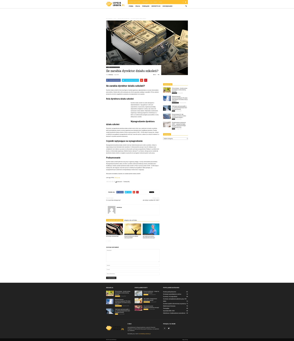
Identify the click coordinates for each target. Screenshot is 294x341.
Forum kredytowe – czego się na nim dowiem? (151, 292)
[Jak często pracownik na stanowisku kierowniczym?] (151, 229)
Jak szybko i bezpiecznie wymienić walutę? (150, 299)
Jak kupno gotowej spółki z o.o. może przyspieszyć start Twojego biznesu (179, 107)
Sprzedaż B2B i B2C (169, 310)
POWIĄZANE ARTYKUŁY (114, 220)
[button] (186, 6)
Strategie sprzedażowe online (172, 294)
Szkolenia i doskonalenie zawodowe (174, 313)
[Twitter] (185, 2)
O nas (151, 2)
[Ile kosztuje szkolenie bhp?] (114, 229)
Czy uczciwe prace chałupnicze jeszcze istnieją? (151, 306)
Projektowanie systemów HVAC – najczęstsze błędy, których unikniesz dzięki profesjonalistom (179, 125)
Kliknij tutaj (117, 177)
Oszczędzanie (167, 6)
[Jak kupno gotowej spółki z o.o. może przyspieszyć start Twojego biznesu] (167, 108)
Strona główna (145, 2)
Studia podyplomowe (169, 292)
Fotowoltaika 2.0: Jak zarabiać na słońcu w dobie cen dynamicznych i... (179, 116)
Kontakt (160, 2)
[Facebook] (183, 2)
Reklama (155, 2)
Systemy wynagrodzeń (170, 296)
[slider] (110, 181)
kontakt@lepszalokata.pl (145, 333)
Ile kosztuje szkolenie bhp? (112, 236)
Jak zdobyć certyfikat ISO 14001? (151, 200)
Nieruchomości (175, 102)
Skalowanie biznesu (169, 306)
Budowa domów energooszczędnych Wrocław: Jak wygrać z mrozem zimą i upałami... (180, 99)
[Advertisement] (147, 13)
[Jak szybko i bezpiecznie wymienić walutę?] (138, 300)
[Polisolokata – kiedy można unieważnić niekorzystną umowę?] (167, 90)
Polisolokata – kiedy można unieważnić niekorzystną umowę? (179, 90)
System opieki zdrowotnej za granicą (174, 303)
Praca (137, 6)
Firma (131, 6)
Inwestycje (155, 6)
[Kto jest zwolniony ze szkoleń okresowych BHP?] (132, 229)
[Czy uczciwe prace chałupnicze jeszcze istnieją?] (138, 308)
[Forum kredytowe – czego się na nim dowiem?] (138, 293)
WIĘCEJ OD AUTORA (130, 220)
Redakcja (111, 74)
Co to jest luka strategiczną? (113, 200)
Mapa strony (185, 339)
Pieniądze (145, 6)
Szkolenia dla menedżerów (114, 67)
